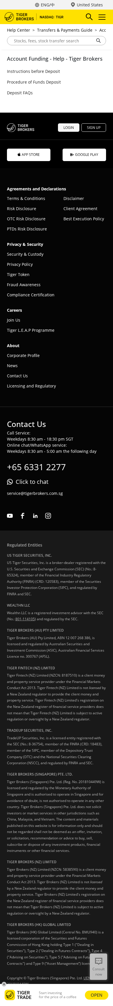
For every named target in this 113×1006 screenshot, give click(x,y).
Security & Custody (25, 254)
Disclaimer (73, 198)
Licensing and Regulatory (31, 386)
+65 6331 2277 (36, 467)
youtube (10, 516)
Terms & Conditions (26, 198)
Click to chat (32, 482)
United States (90, 5)
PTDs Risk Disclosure (27, 229)
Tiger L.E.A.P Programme (30, 330)
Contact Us (17, 375)
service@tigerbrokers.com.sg (35, 493)
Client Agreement (80, 208)
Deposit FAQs (20, 92)
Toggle (102, 17)
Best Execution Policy (83, 218)
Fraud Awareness (24, 284)
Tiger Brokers (38, 16)
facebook (22, 516)
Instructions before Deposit (33, 71)
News (12, 365)
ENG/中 (48, 5)
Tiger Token (18, 274)
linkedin (35, 516)
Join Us (13, 320)
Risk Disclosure (21, 208)
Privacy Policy (20, 264)
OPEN (97, 995)
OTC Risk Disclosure (26, 218)
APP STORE (31, 154)
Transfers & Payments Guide (64, 30)
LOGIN (68, 127)
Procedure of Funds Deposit (34, 82)
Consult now (98, 972)
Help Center (18, 30)
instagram (48, 516)
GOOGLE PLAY (86, 154)
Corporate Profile (23, 355)
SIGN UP (94, 127)
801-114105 (25, 618)
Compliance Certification (30, 295)
